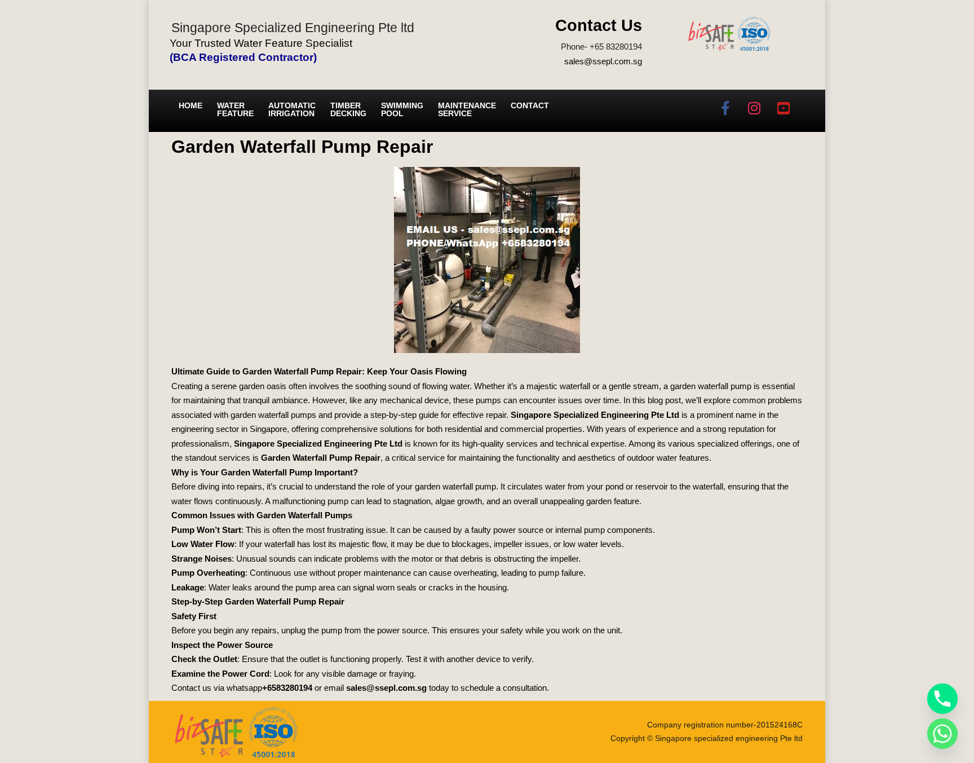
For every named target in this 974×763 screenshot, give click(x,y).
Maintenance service (467, 109)
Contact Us (598, 25)
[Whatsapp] (942, 733)
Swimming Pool (402, 109)
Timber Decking (348, 109)
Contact (530, 105)
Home (190, 105)
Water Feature (235, 109)
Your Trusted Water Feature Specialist (261, 43)
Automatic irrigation (292, 109)
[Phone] (942, 698)
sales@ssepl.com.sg (603, 61)
